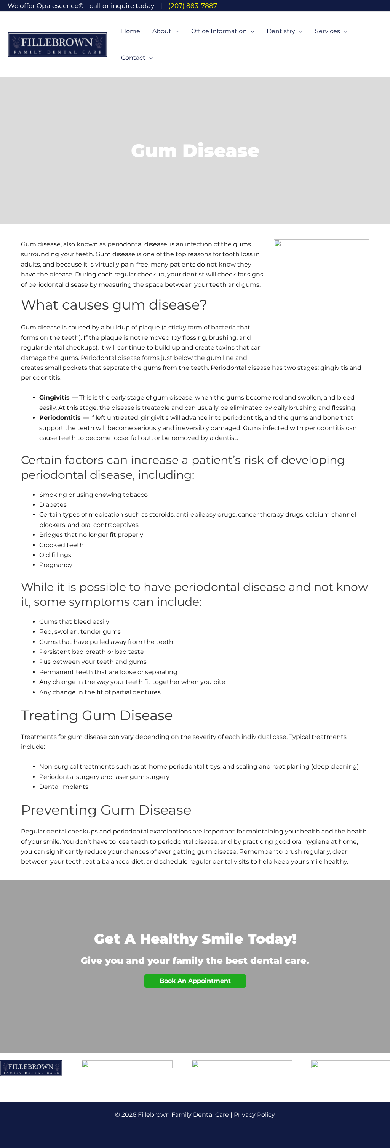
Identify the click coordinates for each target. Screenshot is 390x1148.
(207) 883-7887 (192, 6)
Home (130, 31)
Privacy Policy (254, 1114)
